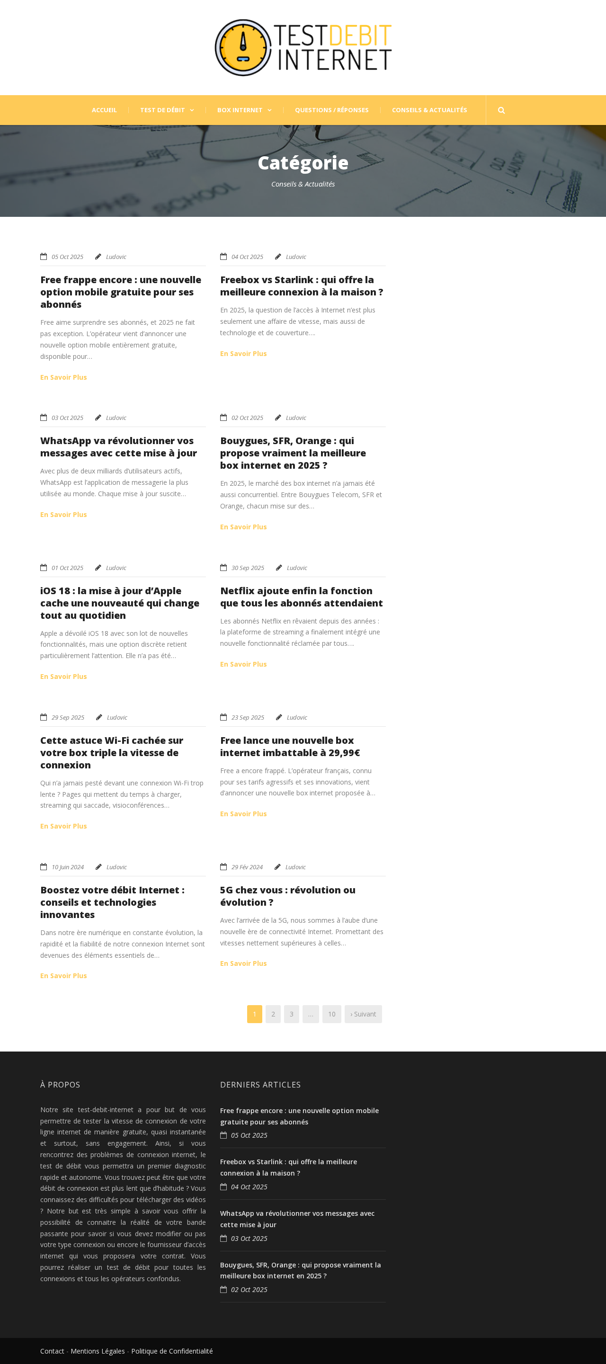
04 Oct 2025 (247, 256)
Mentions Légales (98, 1350)
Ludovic (116, 256)
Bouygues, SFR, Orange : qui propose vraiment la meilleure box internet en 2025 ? (293, 453)
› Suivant (363, 1013)
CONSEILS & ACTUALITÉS (429, 110)
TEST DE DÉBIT (162, 110)
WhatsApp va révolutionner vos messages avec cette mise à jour (118, 446)
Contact (52, 1350)
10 (332, 1013)
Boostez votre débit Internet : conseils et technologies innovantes (112, 902)
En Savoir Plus (63, 377)
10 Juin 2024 (68, 867)
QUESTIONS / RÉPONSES (332, 110)
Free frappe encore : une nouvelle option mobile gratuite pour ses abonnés (120, 292)
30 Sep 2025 (248, 567)
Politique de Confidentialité (172, 1350)
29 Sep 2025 (68, 717)
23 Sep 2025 (248, 717)
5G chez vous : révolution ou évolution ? (288, 896)
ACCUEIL (104, 110)
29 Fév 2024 (247, 867)
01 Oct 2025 (67, 567)
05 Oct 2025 (67, 256)
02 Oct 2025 (247, 417)
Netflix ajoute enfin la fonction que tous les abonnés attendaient (301, 596)
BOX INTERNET (240, 110)
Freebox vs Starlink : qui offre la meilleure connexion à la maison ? (301, 285)
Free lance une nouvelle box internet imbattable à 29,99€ (290, 746)
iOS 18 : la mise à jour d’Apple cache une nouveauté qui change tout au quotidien (119, 603)
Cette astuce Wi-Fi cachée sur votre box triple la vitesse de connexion (111, 752)
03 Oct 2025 (67, 417)
